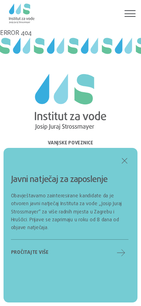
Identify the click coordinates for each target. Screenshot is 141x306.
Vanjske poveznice (70, 143)
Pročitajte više (30, 252)
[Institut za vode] (21, 13)
